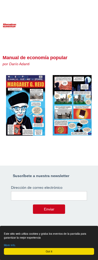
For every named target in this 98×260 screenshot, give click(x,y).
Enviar (49, 209)
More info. (10, 245)
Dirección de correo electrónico (36, 187)
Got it (49, 251)
